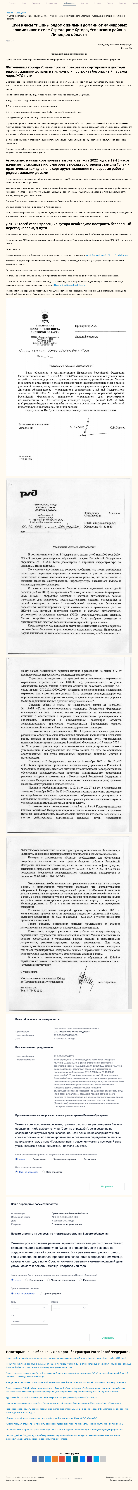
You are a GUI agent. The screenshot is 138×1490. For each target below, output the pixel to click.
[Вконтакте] (41, 1459)
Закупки (122, 3)
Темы (23, 3)
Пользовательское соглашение (119, 1477)
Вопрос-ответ (52, 3)
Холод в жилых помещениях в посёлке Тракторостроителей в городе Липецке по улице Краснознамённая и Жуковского (63, 1403)
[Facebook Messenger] (82, 1459)
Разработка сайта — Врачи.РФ (69, 1478)
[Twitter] (48, 1459)
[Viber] (89, 1459)
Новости (84, 3)
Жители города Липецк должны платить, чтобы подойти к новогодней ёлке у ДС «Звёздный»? (51, 1418)
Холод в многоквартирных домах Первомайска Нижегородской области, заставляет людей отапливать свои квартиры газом (66, 1382)
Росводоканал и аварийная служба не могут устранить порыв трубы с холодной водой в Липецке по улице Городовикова (64, 1429)
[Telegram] (68, 1459)
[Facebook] (34, 1459)
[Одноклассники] (55, 1459)
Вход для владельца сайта (121, 1480)
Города (110, 3)
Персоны (36, 3)
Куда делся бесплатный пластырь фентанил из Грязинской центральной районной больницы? (51, 1397)
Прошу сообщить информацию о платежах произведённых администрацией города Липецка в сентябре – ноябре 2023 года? (66, 1358)
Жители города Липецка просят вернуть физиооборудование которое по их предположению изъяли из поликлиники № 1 (64, 1423)
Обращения (69, 3)
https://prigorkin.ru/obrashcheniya (69, 285)
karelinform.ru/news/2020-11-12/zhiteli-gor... (107, 255)
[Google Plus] (62, 1459)
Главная (12, 3)
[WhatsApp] (75, 1459)
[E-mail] (103, 1459)
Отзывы (97, 3)
